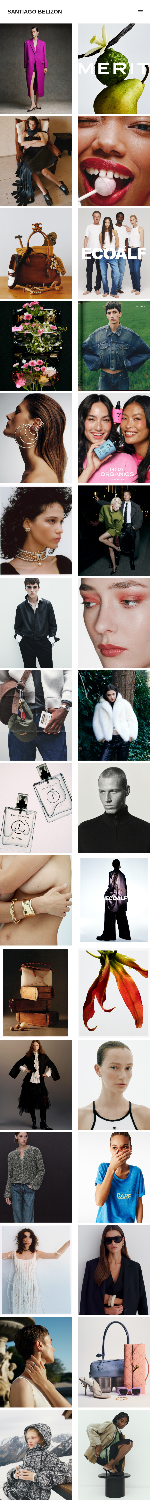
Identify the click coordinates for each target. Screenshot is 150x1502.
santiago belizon (34, 12)
